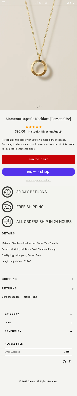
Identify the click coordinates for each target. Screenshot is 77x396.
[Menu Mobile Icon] (4, 3)
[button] (34, 127)
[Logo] (39, 3)
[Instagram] (64, 361)
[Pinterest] (70, 361)
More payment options (38, 180)
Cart (71, 3)
